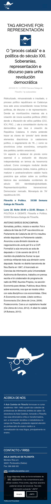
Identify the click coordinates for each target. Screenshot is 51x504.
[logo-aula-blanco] (21, 5)
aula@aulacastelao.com (18, 470)
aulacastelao (31, 91)
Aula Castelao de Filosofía (17, 404)
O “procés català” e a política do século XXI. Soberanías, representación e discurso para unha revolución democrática (25, 66)
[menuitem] (43, 5)
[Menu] (43, 5)
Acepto (19, 494)
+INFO (31, 494)
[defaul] (25, 40)
